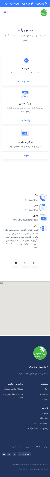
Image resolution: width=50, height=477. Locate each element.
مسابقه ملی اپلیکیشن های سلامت (13, 395)
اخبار (46, 389)
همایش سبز (29, 469)
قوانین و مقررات (41, 446)
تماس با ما (13, 446)
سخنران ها (44, 394)
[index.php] (44, 12)
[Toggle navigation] (5, 12)
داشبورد (45, 413)
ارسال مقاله (44, 418)
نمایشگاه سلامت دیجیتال (13, 389)
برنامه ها (45, 399)
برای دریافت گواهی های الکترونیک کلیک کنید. (24, 3)
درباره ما (27, 446)
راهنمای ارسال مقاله (41, 423)
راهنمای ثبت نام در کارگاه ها (37, 428)
